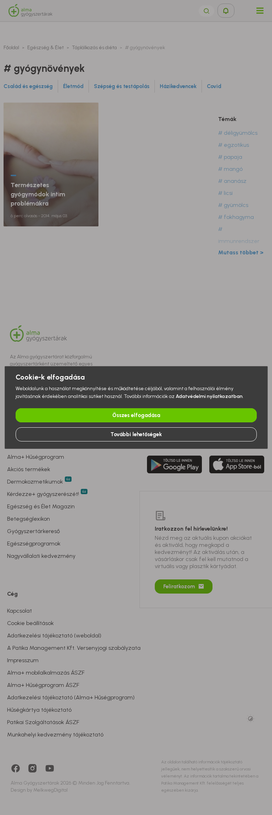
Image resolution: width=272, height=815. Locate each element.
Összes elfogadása (136, 415)
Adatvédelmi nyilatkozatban (209, 396)
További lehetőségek (136, 434)
